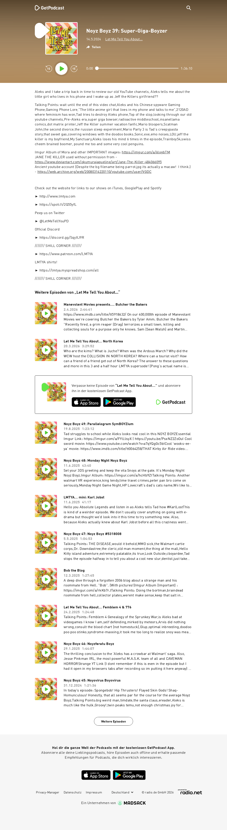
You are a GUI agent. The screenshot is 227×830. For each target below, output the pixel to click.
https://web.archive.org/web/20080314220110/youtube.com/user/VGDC (94, 172)
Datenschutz (72, 792)
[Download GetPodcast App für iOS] (86, 402)
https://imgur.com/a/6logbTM (146, 152)
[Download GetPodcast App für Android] (119, 402)
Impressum (94, 792)
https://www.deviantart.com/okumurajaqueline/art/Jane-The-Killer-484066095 (98, 162)
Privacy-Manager (47, 792)
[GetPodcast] (46, 8)
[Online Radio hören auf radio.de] (190, 792)
